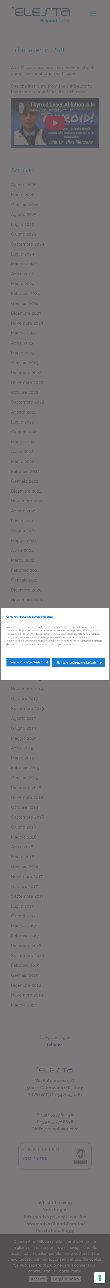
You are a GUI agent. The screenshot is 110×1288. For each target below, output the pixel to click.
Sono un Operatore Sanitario (26, 662)
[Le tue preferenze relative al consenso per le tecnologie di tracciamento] (99, 1277)
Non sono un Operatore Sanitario (77, 662)
